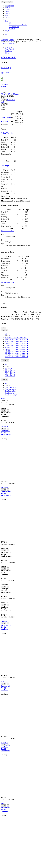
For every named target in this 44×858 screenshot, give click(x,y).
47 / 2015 (16, 355)
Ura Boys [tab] (8, 51)
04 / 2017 (16, 349)
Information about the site (18, 25)
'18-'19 (4, 489)
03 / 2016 (16, 353)
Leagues (8, 8)
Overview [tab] (8, 47)
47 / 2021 (16, 339)
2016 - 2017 (10, 370)
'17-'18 (4, 568)
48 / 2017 (16, 347)
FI (6, 34)
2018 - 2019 (10, 374)
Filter (3, 328)
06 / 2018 (16, 345)
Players (7, 15)
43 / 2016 (16, 351)
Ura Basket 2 (10, 391)
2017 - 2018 (10, 372)
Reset (3, 398)
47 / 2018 (16, 343)
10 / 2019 (16, 341)
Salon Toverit (10, 387)
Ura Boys (9, 393)
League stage (10, 43)
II (8, 410)
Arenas (7, 17)
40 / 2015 (16, 357)
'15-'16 (4, 684)
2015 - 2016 (10, 368)
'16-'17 (4, 605)
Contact (12, 29)
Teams (7, 13)
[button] (22, 431)
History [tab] (7, 53)
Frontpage (4, 40)
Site (6, 21)
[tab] (22, 412)
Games (7, 9)
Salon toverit (10, 389)
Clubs (7, 11)
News (11, 23)
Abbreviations (14, 27)
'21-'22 (4, 410)
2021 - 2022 (10, 376)
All (6, 334)
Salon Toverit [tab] (9, 49)
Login (7, 30)
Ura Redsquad (11, 395)
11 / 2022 (16, 338)
